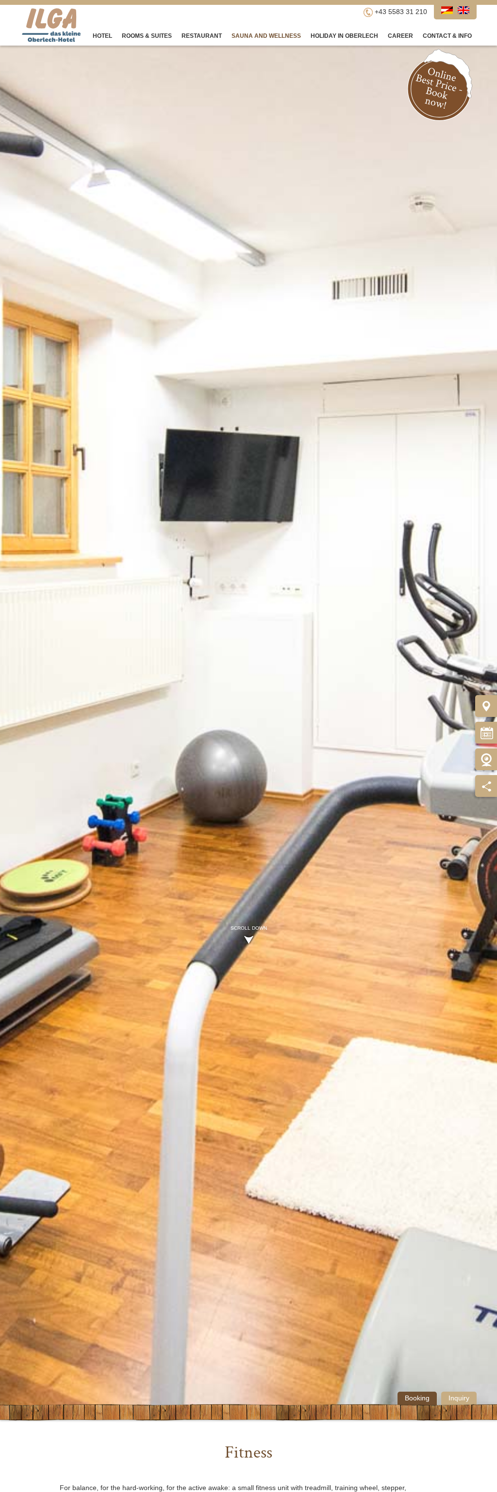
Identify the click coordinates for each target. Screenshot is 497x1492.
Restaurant (202, 35)
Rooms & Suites (147, 35)
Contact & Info (447, 35)
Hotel (102, 35)
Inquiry (458, 1398)
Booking (417, 1398)
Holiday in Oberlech (344, 35)
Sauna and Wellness (266, 35)
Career (400, 35)
